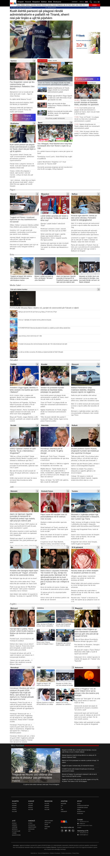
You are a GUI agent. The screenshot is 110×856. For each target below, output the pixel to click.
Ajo (64, 5)
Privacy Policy (75, 853)
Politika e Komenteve (66, 853)
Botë (50, 2)
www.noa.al (16, 845)
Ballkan (44, 2)
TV (84, 5)
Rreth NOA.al (34, 853)
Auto (77, 5)
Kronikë (39, 5)
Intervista (33, 5)
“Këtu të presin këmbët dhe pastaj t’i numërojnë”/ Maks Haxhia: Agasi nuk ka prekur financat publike (86, 133)
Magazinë (60, 5)
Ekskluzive (57, 2)
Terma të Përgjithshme (43, 853)
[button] (97, 2)
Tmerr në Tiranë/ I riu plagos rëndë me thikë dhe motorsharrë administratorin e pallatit (86, 119)
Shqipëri (20, 2)
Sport (73, 5)
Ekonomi (44, 5)
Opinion (28, 5)
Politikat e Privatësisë (55, 853)
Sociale (50, 5)
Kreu (18, 5)
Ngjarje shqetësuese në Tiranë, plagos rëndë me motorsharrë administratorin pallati (87, 126)
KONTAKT (75, 2)
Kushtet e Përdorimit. (51, 847)
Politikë (23, 5)
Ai (66, 5)
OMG (80, 5)
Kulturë (54, 5)
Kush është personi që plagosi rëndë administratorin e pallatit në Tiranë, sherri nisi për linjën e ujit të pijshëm (39, 14)
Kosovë (28, 2)
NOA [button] (81, 2)
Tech (69, 5)
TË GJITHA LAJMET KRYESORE (55, 118)
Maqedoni (36, 2)
